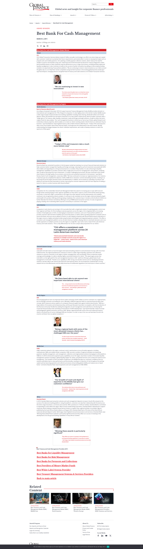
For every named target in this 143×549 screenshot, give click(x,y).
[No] (141, 547)
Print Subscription (104, 526)
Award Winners (46, 23)
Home (31, 23)
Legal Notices (86, 534)
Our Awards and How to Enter (37, 526)
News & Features (34, 15)
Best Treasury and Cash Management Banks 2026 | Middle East (39, 509)
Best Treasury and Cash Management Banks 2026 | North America (60, 509)
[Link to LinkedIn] (102, 536)
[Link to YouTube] (106, 536)
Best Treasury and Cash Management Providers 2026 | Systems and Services (103, 509)
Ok (108, 546)
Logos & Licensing (34, 530)
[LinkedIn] (44, 46)
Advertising (108, 15)
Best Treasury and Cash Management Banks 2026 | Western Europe (82, 509)
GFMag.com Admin (48, 42)
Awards (72, 15)
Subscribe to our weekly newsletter (39, 533)
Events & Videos (90, 15)
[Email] (48, 46)
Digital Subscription (104, 529)
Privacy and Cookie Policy (88, 529)
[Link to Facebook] (98, 536)
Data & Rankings (55, 15)
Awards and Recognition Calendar (38, 528)
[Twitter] (38, 46)
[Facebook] (41, 46)
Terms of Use (86, 532)
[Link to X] (110, 536)
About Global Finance (89, 526)
